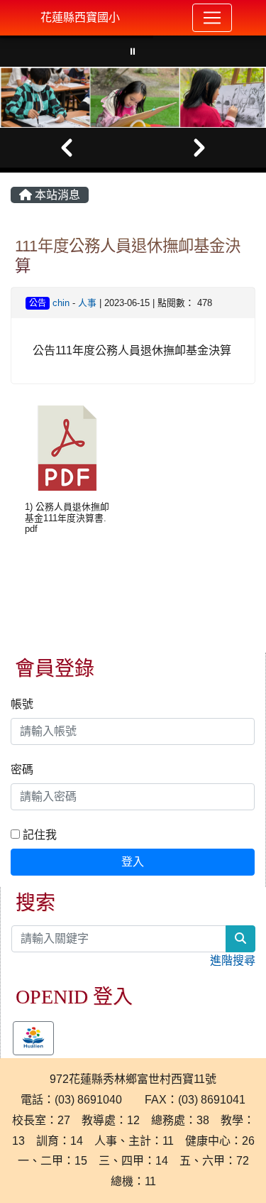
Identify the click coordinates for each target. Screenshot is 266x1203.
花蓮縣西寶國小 (80, 17)
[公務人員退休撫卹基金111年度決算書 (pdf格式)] (67, 448)
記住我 (38, 835)
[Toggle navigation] (212, 18)
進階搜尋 (232, 960)
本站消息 (56, 195)
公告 (37, 303)
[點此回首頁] (133, 97)
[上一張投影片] (66, 148)
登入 (132, 862)
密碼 (22, 769)
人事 (87, 303)
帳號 (22, 704)
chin (61, 303)
